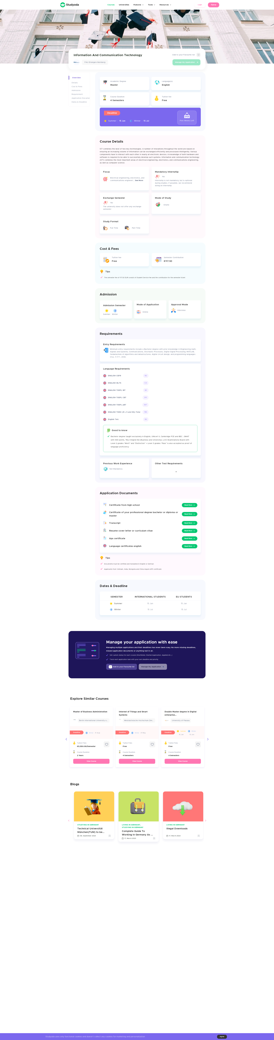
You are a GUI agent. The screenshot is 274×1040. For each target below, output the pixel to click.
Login (200, 5)
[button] (153, 667)
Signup (213, 5)
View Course (91, 761)
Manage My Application (185, 62)
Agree (222, 1036)
